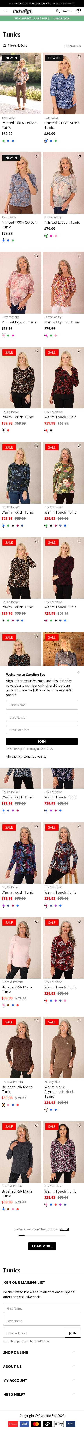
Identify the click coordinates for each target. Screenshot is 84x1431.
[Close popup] (77, 672)
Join (42, 741)
